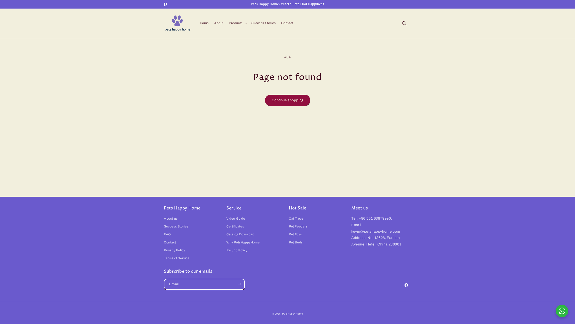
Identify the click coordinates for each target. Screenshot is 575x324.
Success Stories (176, 226)
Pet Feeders (298, 226)
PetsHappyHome (292, 313)
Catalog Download (240, 234)
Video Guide (235, 218)
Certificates (235, 226)
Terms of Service (177, 258)
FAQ (167, 234)
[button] (237, 23)
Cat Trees (296, 218)
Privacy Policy (174, 250)
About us (171, 218)
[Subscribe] (239, 284)
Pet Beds (296, 242)
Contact (170, 242)
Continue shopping (287, 100)
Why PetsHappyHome (243, 242)
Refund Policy (237, 250)
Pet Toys (295, 234)
